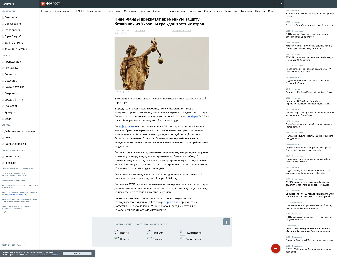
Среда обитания (213, 11)
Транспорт (246, 11)
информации (126, 126)
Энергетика (195, 11)
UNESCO (78, 11)
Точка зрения (94, 11)
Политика (145, 11)
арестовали (173, 202)
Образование (62, 11)
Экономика (130, 11)
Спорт (271, 11)
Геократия (46, 11)
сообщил (193, 116)
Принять (77, 253)
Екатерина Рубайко (181, 30)
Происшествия (113, 11)
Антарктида (231, 11)
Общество (159, 11)
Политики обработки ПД (47, 254)
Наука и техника (176, 11)
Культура (260, 11)
